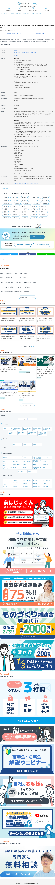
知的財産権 (25, 486)
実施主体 (3, 92)
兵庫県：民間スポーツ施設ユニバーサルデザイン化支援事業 (15, 287)
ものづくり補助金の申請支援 (41, 244)
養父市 (15, 197)
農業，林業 (33, 52)
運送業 (25, 52)
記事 (25, 419)
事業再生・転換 (36, 486)
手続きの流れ (4, 146)
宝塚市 (33, 214)
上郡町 (15, 206)
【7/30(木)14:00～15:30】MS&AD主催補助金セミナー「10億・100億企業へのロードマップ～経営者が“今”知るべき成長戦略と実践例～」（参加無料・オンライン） (45, 371)
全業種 (29, 471)
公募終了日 (3, 108)
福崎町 (45, 203)
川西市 (15, 217)
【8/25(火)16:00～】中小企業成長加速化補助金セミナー (27, 368)
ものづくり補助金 (7, 428)
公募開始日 (3, 105)
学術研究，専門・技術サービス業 (7, 464)
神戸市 (6, 214)
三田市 (33, 217)
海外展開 (5, 486)
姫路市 (16, 209)
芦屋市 (15, 212)
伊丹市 (24, 212)
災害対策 (35, 480)
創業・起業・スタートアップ (17, 483)
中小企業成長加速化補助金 (32, 433)
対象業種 (3, 52)
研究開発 (15, 486)
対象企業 (3, 95)
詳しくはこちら (37, 236)
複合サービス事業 (7, 461)
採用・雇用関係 (46, 480)
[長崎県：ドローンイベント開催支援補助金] (3, 260)
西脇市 (24, 214)
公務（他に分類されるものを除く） (37, 458)
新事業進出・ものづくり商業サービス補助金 (42, 433)
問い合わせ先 (4, 176)
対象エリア (3, 50)
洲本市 (6, 212)
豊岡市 (43, 212)
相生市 (33, 212)
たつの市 (34, 200)
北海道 (24, 444)
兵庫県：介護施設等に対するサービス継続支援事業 (13, 278)
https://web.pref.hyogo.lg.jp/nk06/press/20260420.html (26, 183)
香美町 (33, 206)
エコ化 (44, 483)
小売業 (22, 52)
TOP (1, 13)
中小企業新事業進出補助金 (12, 433)
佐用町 (24, 206)
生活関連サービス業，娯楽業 (37, 461)
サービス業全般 (46, 458)
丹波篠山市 (7, 203)
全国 (14, 444)
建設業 (24, 467)
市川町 (36, 203)
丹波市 (24, 197)
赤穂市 (15, 214)
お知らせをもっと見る (27, 405)
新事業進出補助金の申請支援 (23, 244)
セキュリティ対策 (7, 480)
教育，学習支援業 (27, 461)
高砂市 (6, 217)
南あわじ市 (35, 197)
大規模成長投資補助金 (22, 433)
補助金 (35, 419)
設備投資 (25, 483)
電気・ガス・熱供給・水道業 (7, 468)
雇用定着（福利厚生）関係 (7, 483)
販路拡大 (16, 55)
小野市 (24, 217)
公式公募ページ (4, 183)
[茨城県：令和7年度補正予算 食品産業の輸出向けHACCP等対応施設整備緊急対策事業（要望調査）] (52, 260)
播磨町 (27, 203)
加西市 (43, 217)
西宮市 (44, 209)
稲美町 (17, 203)
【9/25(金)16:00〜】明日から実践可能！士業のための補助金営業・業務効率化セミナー (8, 369)
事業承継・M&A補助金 (37, 429)
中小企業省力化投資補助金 (47, 429)
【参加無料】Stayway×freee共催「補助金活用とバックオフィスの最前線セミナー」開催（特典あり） (8, 394)
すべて (20, 419)
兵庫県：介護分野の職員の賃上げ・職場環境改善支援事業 (14, 291)
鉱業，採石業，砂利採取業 (37, 468)
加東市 (24, 200)
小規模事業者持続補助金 (17, 429)
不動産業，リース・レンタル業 (7, 458)
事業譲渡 (15, 480)
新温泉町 (43, 206)
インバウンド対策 (27, 480)
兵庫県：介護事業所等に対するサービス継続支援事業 (13, 273)
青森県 (34, 444)
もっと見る (3, 447)
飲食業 (15, 52)
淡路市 (6, 200)
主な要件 (3, 111)
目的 (2, 55)
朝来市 (45, 197)
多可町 (6, 197)
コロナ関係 (45, 486)
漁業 (44, 467)
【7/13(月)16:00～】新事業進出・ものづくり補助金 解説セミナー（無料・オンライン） (27, 395)
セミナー (30, 419)
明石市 (35, 209)
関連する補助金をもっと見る (27, 297)
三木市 (43, 214)
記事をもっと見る (27, 346)
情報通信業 (45, 464)
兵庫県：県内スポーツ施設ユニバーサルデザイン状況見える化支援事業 (18, 282)
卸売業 (19, 52)
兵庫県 (15, 50)
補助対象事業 (4, 98)
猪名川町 (44, 200)
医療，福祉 (15, 461)
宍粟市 (15, 200)
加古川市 (6, 209)
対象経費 (3, 58)
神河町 (6, 206)
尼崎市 (25, 209)
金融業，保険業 (17, 464)
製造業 (28, 52)
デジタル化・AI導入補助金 (27, 429)
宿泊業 (44, 461)
